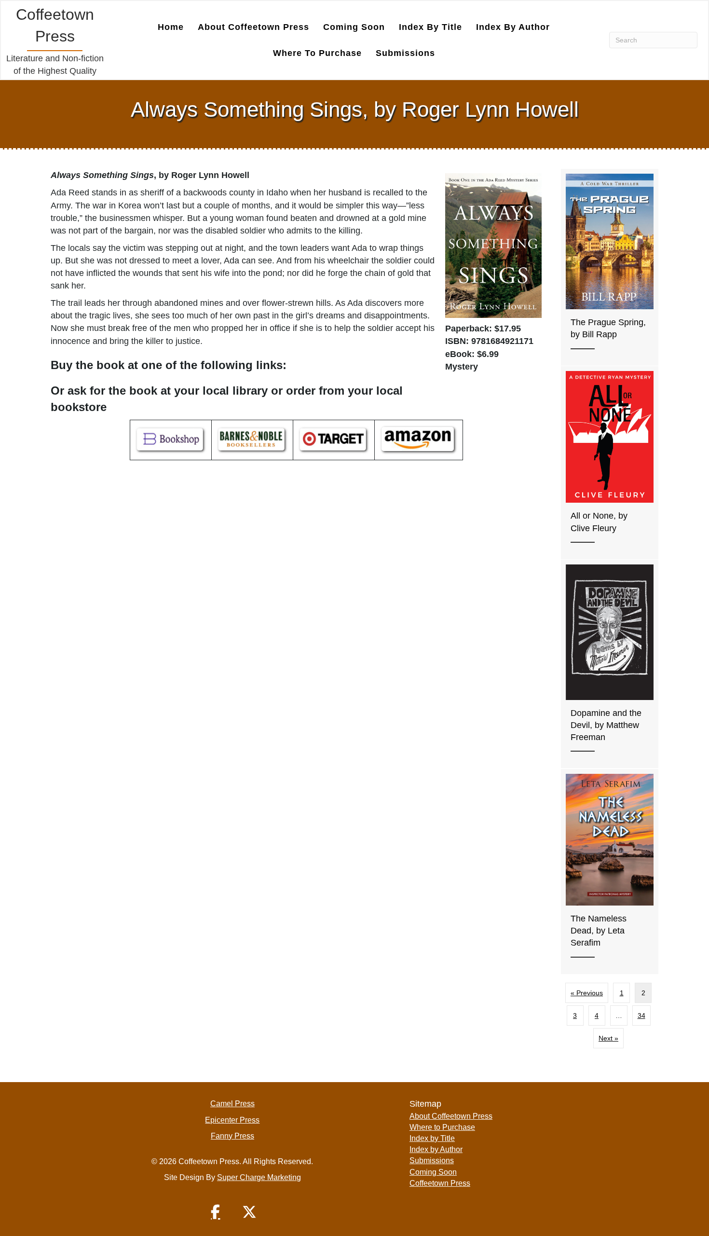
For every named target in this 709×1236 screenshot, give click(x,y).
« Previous (587, 993)
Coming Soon (354, 27)
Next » (608, 1038)
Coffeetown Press (439, 1183)
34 (641, 1015)
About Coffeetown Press (253, 27)
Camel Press (232, 1103)
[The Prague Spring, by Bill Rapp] (609, 267)
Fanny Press (232, 1136)
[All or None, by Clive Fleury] (609, 462)
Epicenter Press (232, 1120)
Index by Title (430, 27)
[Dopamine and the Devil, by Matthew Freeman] (609, 664)
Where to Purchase (317, 53)
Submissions (405, 53)
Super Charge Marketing (259, 1177)
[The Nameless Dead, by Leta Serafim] (609, 871)
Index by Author (513, 27)
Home (171, 27)
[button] (215, 1211)
